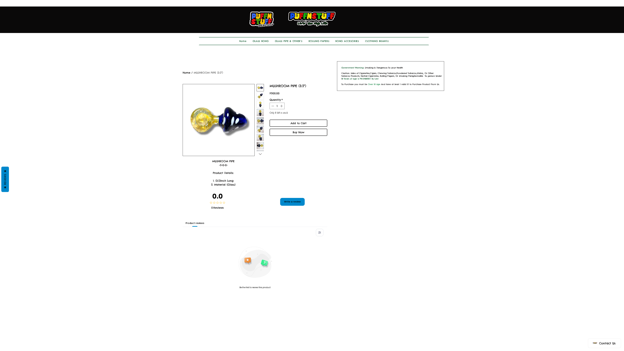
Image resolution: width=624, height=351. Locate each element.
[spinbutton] (277, 106)
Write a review (292, 201)
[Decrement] (272, 106)
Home (186, 72)
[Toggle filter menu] (319, 232)
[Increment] (282, 106)
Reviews (5, 179)
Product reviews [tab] (195, 223)
